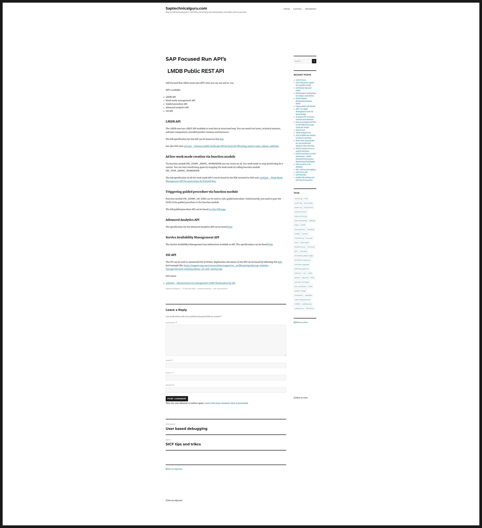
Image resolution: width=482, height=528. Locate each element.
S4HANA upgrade (302, 264)
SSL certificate (300, 286)
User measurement (302, 300)
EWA (297, 225)
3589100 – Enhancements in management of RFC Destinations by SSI (200, 283)
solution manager (302, 282)
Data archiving (301, 216)
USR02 (297, 304)
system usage (300, 291)
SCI (304, 273)
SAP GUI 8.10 (301, 80)
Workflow (310, 308)
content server (300, 212)
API (215, 289)
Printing (310, 247)
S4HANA (303, 251)
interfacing (299, 238)
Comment (171, 323)
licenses (309, 238)
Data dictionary (301, 221)
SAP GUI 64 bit (301, 172)
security (305, 278)
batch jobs (308, 203)
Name (169, 360)
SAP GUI (298, 273)
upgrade (308, 295)
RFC (296, 251)
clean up (298, 207)
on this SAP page (217, 209)
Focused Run (222, 289)
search (297, 278)
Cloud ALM (308, 207)
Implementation (204, 289)
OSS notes (304, 242)
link (222, 139)
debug (312, 221)
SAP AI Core (300, 130)
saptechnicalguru (173, 289)
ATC (306, 199)
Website (170, 385)
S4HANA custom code (304, 256)
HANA (297, 234)
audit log (298, 203)
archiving (298, 199)
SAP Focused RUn (302, 269)
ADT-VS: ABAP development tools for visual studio (304, 111)
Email (169, 373)
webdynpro (307, 304)
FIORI (303, 225)
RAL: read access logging (306, 170)
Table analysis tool (303, 133)
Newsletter (310, 9)
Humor (305, 234)
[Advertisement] (241, 37)
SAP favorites (301, 175)
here (230, 227)
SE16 (310, 273)
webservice (299, 308)
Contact (297, 9)
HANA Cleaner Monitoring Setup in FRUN (304, 101)
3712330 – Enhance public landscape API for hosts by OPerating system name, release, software (231, 146)
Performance (300, 247)
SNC (312, 278)
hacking (310, 229)
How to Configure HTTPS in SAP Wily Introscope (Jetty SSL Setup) (306, 125)
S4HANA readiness (302, 260)
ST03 (310, 286)
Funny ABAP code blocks (305, 106)
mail (296, 242)
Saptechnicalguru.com (186, 8)
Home (287, 9)
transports (299, 295)
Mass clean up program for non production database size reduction (305, 143)
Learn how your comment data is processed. (226, 403)
